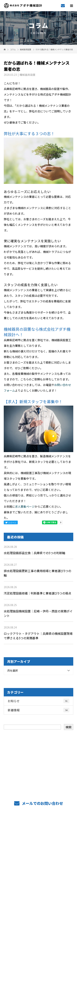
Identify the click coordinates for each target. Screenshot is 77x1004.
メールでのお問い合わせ (42, 803)
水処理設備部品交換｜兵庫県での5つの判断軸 (34, 553)
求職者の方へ (38, 883)
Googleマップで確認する (39, 958)
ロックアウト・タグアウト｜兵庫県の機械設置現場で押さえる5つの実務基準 (38, 635)
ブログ (38, 928)
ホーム (38, 827)
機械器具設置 (25, 49)
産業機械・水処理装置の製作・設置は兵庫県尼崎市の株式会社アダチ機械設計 (38, 975)
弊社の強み (38, 850)
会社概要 (38, 917)
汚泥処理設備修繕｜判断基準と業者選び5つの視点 (37, 593)
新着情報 (37, 710)
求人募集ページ (25, 506)
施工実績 (38, 872)
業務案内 (38, 838)
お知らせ (37, 701)
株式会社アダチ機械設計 (38, 941)
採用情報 (38, 905)
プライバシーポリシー (38, 980)
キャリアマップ (39, 894)
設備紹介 (38, 861)
